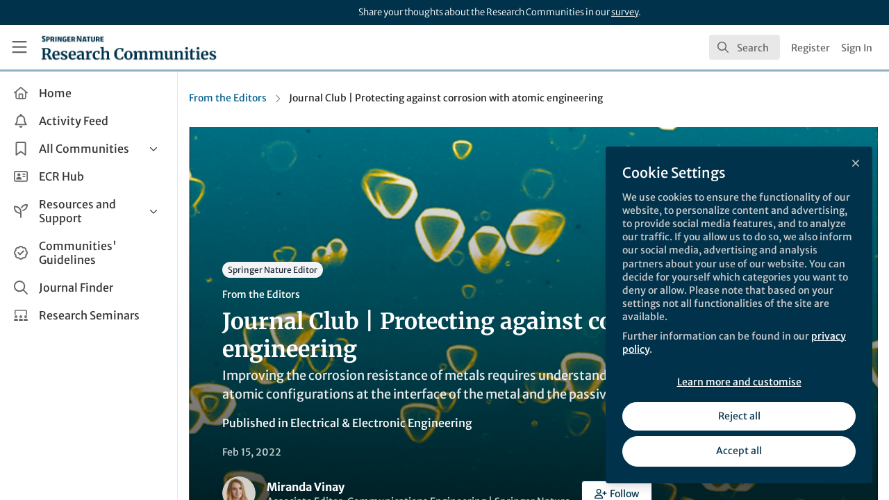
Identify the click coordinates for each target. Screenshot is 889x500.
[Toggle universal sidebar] (19, 47)
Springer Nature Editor (272, 270)
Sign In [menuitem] (856, 48)
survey (624, 12)
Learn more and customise (739, 382)
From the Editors (228, 98)
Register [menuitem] (810, 48)
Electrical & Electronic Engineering (381, 423)
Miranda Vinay (305, 487)
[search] (744, 47)
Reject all (739, 416)
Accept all (739, 450)
